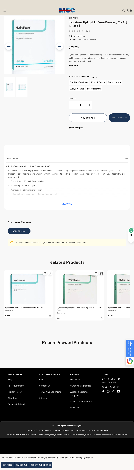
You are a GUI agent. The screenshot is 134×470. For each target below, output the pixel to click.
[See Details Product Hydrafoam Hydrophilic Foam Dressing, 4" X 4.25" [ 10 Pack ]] (101, 273)
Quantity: (72, 98)
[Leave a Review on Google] (130, 352)
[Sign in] (127, 10)
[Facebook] (103, 391)
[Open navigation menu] (4, 11)
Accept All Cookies (41, 465)
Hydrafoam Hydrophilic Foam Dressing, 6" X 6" (24, 307)
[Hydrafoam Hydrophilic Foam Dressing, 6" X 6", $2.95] (28, 294)
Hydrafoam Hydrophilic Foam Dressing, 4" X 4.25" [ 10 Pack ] (79, 308)
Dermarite (9, 310)
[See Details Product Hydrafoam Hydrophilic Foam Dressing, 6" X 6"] (50, 273)
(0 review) (86, 31)
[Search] (123, 10)
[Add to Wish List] (45, 273)
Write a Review (19, 231)
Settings (7, 465)
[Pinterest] (113, 391)
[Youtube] (118, 391)
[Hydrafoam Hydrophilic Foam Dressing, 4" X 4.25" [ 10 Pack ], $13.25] (79, 294)
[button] (9, 87)
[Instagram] (108, 391)
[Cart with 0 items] (131, 10)
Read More (73, 65)
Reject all (21, 465)
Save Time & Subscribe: (83, 76)
